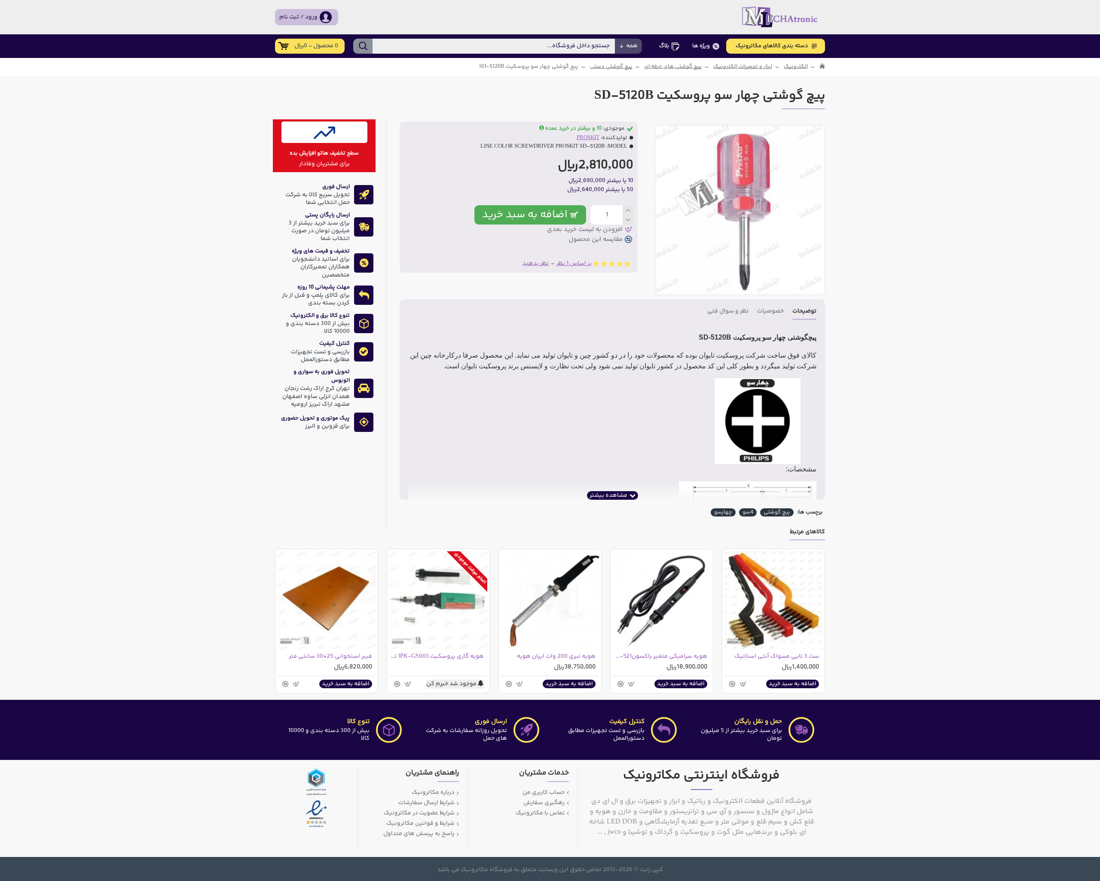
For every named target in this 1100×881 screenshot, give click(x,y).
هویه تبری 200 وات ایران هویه (556, 656)
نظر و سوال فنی (728, 312)
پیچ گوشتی (777, 512)
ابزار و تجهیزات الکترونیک (742, 67)
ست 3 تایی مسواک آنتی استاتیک (776, 656)
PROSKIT (588, 138)
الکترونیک (796, 67)
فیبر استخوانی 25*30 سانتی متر (330, 656)
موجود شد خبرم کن (452, 684)
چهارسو (723, 512)
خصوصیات (770, 312)
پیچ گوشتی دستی (611, 67)
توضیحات (804, 312)
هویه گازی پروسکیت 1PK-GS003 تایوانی (436, 656)
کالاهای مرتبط (807, 533)
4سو (747, 512)
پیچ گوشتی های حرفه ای (673, 67)
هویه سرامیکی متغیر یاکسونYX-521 (660, 656)
